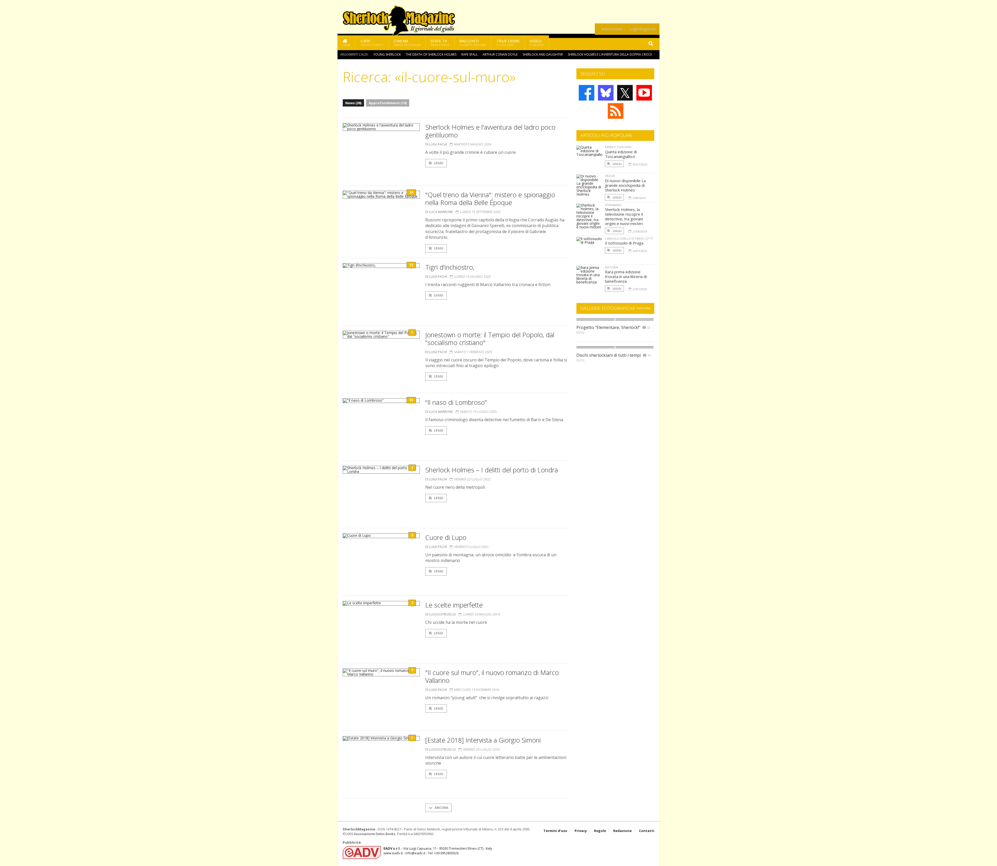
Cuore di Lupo (445, 537)
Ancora (441, 807)
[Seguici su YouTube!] (644, 93)
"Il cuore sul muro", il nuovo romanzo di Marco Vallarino (492, 676)
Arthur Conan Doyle (500, 54)
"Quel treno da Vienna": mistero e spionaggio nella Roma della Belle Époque (490, 198)
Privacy (581, 830)
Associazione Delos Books (374, 833)
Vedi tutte (643, 308)
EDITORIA (611, 267)
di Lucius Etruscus (440, 614)
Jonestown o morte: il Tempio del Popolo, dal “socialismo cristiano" (489, 338)
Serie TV (439, 42)
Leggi (438, 163)
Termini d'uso (555, 830)
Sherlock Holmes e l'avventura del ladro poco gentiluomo (490, 131)
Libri (372, 42)
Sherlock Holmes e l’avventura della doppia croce (610, 54)
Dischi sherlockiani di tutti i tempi (608, 355)
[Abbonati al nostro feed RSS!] (615, 111)
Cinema (407, 42)
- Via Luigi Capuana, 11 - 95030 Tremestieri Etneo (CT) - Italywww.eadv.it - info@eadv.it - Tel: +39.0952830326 (437, 850)
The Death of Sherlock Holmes (431, 54)
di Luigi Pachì (436, 144)
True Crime (508, 42)
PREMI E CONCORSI (618, 147)
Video (537, 42)
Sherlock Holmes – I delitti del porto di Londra (491, 469)
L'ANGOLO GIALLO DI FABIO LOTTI (629, 238)
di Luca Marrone (439, 212)
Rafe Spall (469, 54)
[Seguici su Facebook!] (586, 93)
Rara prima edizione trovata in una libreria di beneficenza (626, 276)
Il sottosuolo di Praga (624, 243)
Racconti (473, 42)
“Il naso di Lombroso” (456, 402)
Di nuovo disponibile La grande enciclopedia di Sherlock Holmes (625, 185)
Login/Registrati (642, 29)
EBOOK (610, 175)
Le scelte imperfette (454, 604)
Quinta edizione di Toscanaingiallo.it (621, 154)
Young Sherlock (387, 54)
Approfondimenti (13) (388, 103)
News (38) (353, 103)
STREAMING (613, 204)
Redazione (622, 830)
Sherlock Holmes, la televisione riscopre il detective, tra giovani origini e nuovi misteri (624, 216)
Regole (600, 830)
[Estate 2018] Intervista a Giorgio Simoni (483, 740)
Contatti (646, 830)
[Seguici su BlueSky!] (606, 93)
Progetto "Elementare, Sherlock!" (608, 327)
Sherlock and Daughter (543, 54)
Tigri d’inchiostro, (449, 267)
